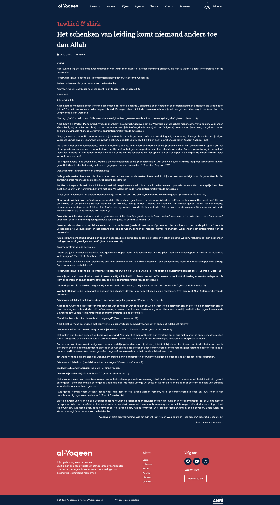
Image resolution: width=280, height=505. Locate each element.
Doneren (185, 6)
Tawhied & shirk (78, 23)
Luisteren (111, 6)
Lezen (93, 6)
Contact (169, 6)
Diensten (154, 6)
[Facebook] (188, 461)
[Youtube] (196, 461)
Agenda (139, 6)
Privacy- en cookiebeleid (126, 500)
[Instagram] (205, 461)
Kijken (125, 6)
